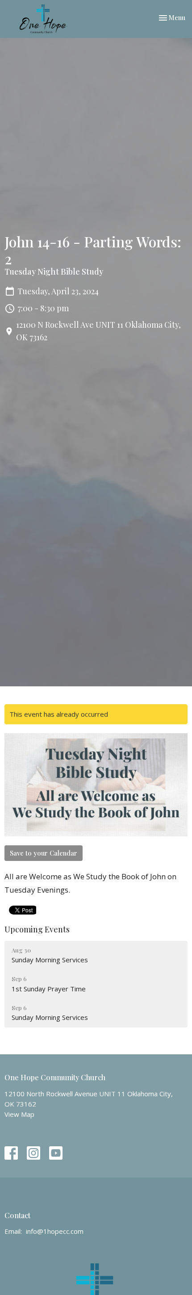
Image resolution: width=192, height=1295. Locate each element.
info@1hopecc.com (54, 1231)
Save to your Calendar (43, 852)
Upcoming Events (37, 929)
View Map (19, 1114)
